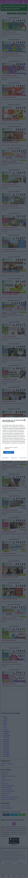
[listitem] (14, 448)
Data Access (14, 457)
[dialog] (14, 439)
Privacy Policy (22, 457)
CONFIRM (9, 452)
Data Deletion (5, 457)
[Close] (24, 420)
